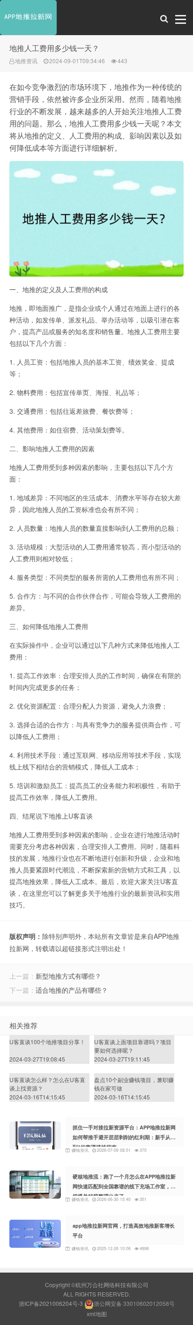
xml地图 (97, 1314)
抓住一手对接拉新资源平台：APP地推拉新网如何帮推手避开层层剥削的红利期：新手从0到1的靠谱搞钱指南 (124, 1137)
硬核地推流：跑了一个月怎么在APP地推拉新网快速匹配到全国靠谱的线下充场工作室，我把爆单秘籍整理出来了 (124, 1186)
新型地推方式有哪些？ (68, 976)
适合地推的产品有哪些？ (72, 990)
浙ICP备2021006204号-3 (51, 1303)
